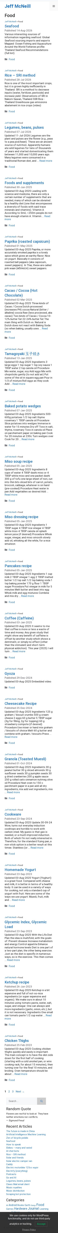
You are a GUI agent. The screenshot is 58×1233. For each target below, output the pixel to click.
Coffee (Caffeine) (19, 618)
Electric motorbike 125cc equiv (22, 1167)
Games (9, 1209)
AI (7, 1205)
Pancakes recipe (18, 566)
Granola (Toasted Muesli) (25, 759)
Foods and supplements (24, 183)
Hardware (20, 1208)
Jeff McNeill (18, 6)
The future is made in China (20, 1131)
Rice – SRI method (20, 75)
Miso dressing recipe (21, 517)
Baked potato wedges (23, 406)
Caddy (9, 1164)
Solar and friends (15, 1157)
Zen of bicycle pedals (17, 1137)
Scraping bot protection (18, 1194)
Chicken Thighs (17, 1041)
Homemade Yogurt (20, 870)
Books (20, 1205)
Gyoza (10, 673)
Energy (33, 1205)
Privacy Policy (29, 1229)
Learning (44, 1208)
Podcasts (11, 1174)
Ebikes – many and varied (19, 1147)
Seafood (12, 26)
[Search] (41, 1101)
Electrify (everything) (17, 1171)
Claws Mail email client (18, 1184)
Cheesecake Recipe (21, 703)
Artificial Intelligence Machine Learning (26, 1134)
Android (13, 1205)
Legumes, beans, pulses (24, 127)
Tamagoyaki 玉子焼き (22, 354)
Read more (45, 160)
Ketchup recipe (17, 982)
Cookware (13, 814)
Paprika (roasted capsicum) (27, 241)
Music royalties (14, 1187)
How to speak (13, 1144)
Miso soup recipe (19, 461)
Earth (27, 1205)
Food (12, 59)
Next (20, 1091)
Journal (33, 1208)
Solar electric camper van (19, 1161)
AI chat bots (12, 1151)
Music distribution (15, 1190)
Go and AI (11, 1177)
